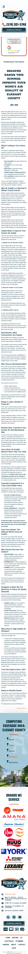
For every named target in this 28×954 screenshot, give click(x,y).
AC (21, 938)
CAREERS (5, 945)
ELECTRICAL (9, 941)
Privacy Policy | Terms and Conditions (14, 953)
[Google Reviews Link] (8, 917)
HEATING (15, 938)
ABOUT (13, 945)
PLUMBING (19, 941)
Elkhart (12, 745)
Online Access (10, 952)
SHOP (14, 948)
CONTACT (22, 945)
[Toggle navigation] (3, 6)
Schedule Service (14, 30)
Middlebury (13, 757)
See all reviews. (11, 53)
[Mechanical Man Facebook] (14, 917)
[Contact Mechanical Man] (19, 917)
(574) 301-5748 (16, 24)
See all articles (21, 708)
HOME (8, 938)
